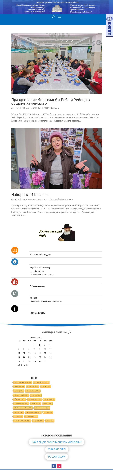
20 (24, 357)
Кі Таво (33, 298)
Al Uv (17, 108)
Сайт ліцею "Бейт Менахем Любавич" (57, 442)
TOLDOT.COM (56, 456)
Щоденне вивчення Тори (41, 274)
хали (50, 420)
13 (24, 353)
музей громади (33, 412)
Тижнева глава (42, 408)
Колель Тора (33, 391)
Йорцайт (19, 399)
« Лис (19, 365)
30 (40, 361)
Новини (19, 386)
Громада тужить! (37, 313)
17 (45, 353)
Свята (56, 108)
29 (34, 361)
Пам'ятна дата (21, 403)
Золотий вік (34, 399)
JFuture (36, 403)
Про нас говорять (22, 420)
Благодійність (57, 199)
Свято (18, 391)
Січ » (26, 365)
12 (19, 353)
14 (29, 353)
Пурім (18, 416)
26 (19, 361)
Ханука (36, 395)
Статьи (18, 412)
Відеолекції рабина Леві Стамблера (46, 301)
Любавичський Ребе (23, 408)
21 (29, 357)
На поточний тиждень (40, 254)
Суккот (48, 412)
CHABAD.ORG (57, 449)
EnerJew (38, 420)
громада (32, 386)
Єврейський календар (40, 267)
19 (19, 357)
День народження (23, 382)
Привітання (31, 416)
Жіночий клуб (21, 395)
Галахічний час (37, 271)
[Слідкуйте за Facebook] (54, 466)
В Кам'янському (37, 286)
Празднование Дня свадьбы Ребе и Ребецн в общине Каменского (50, 101)
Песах (47, 403)
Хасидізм (49, 399)
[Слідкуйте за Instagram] (59, 466)
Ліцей (45, 386)
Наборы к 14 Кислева (29, 194)
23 (40, 357)
